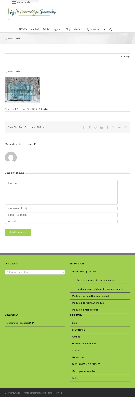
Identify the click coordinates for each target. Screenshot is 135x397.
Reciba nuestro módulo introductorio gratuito (100, 289)
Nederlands (23, 2)
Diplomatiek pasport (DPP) (21, 323)
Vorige (126, 56)
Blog (74, 323)
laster (75, 378)
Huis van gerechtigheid (84, 343)
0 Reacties (43, 109)
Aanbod (76, 336)
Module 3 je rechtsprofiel (85, 309)
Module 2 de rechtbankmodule (88, 302)
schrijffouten (78, 329)
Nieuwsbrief (78, 357)
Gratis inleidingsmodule (84, 271)
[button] (110, 29)
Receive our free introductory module (96, 280)
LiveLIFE (14, 109)
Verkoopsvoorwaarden (83, 371)
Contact (76, 350)
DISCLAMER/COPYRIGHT (86, 364)
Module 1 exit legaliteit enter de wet (90, 296)
